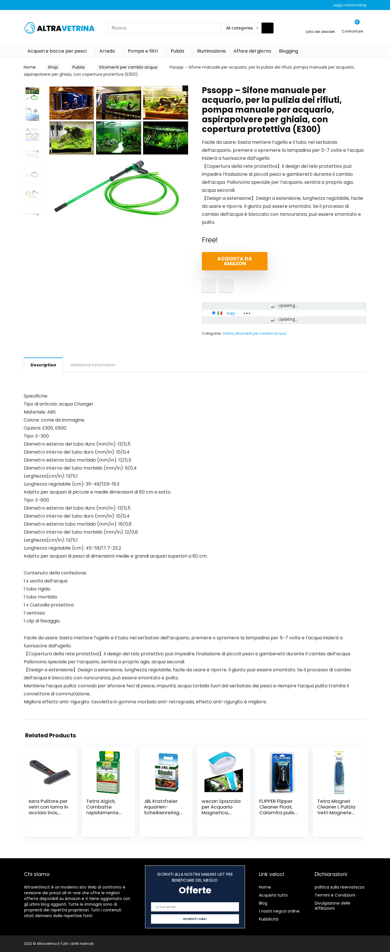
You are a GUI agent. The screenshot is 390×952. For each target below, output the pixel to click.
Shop (53, 67)
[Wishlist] (320, 25)
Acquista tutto (273, 895)
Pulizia (177, 51)
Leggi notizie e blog (349, 5)
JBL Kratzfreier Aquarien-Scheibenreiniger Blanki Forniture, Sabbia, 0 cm (163, 812)
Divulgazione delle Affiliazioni (332, 905)
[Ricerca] (268, 28)
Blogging (288, 51)
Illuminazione (211, 51)
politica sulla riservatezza (339, 887)
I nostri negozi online (279, 911)
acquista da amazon (234, 261)
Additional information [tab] (93, 365)
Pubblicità (268, 919)
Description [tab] (43, 365)
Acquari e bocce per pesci (57, 51)
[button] (185, 88)
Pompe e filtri (143, 51)
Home (30, 67)
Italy (230, 313)
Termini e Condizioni (335, 895)
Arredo (107, 51)
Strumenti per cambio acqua (128, 67)
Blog (263, 903)
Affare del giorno (252, 51)
